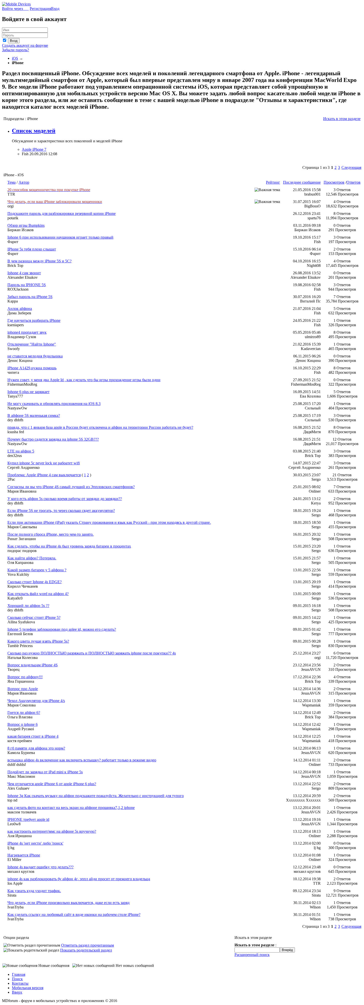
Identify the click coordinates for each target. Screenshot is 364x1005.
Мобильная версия (27, 988)
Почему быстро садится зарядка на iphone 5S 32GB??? (53, 439)
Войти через (15, 8)
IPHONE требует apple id (28, 819)
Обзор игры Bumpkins (26, 225)
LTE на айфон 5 (20, 451)
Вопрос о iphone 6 (22, 724)
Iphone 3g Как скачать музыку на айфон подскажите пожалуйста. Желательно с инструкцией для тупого (95, 796)
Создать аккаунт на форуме (25, 45)
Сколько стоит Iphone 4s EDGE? (34, 582)
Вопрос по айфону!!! (25, 677)
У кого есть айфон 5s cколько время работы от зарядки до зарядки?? (64, 499)
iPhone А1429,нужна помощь (31, 368)
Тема (11, 182)
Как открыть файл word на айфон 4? (38, 594)
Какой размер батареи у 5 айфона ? (36, 570)
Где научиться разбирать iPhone (33, 320)
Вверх (17, 992)
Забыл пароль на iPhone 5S (29, 297)
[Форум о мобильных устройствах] (16, 4)
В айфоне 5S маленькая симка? (33, 415)
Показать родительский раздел (86, 950)
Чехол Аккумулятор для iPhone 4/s (36, 701)
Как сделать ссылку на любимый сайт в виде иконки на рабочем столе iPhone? (73, 914)
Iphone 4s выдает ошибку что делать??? (40, 867)
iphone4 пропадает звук (27, 332)
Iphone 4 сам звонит (24, 273)
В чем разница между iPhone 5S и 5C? (39, 261)
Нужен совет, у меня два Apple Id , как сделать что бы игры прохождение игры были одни (83, 380)
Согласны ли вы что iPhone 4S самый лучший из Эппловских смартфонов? (71, 487)
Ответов (353, 182)
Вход (55, 8)
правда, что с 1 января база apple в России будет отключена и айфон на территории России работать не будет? (100, 427)
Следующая (351, 167)
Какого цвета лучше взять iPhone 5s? (38, 641)
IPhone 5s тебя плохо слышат (31, 249)
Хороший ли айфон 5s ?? (28, 605)
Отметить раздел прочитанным (87, 945)
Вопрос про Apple (22, 689)
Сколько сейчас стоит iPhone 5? (33, 617)
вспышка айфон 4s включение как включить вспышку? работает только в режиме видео (81, 760)
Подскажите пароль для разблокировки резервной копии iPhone (61, 213)
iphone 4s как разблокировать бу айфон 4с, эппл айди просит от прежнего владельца (78, 879)
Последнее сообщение (302, 182)
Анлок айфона (19, 308)
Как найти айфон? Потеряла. (31, 558)
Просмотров (334, 182)
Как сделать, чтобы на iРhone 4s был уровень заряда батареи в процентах (69, 546)
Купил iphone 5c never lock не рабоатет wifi (43, 463)
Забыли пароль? (15, 50)
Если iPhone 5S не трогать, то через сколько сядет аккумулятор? (61, 510)
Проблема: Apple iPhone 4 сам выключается (44, 475)
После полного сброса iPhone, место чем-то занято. (50, 534)
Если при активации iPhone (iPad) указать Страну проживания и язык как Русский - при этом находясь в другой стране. (109, 522)
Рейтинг (273, 182)
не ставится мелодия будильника (35, 356)
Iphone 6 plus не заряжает (28, 392)
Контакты (20, 983)
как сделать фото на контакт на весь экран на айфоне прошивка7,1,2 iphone (71, 807)
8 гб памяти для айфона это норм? (36, 748)
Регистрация (40, 8)
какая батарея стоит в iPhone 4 (32, 736)
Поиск (17, 979)
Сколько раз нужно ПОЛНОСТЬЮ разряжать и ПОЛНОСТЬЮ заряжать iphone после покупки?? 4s (91, 653)
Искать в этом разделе (342, 119)
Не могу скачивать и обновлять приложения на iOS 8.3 (54, 404)
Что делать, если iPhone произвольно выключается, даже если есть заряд (68, 903)
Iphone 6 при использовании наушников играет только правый (60, 237)
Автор (24, 182)
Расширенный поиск (252, 955)
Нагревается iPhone (23, 855)
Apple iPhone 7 (34, 149)
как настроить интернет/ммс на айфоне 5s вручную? (51, 831)
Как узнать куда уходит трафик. (34, 891)
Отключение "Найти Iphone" (31, 344)
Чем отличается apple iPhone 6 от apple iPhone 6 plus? (51, 784)
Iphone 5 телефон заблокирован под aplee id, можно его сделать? (61, 629)
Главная (18, 974)
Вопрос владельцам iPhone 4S (32, 665)
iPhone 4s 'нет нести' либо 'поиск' (35, 843)
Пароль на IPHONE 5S (26, 285)
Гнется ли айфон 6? (23, 712)
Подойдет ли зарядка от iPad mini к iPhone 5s (45, 772)
